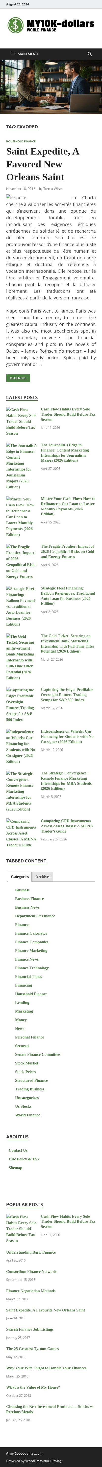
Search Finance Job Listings (29, 1329)
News (19, 1028)
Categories (20, 877)
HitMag (55, 1461)
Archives (42, 877)
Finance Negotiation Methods (30, 1291)
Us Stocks (23, 1106)
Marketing (24, 1011)
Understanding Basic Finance (31, 1252)
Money (21, 1020)
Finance (21, 925)
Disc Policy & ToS (24, 1159)
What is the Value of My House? (33, 1387)
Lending (22, 1002)
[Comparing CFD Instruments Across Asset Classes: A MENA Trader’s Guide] (21, 821)
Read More (16, 377)
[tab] (19, 877)
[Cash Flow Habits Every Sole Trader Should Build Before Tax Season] (21, 410)
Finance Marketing (31, 950)
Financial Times (28, 976)
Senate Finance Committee (37, 1054)
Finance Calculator (31, 933)
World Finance (27, 1115)
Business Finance (29, 899)
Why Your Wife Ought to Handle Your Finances (46, 1368)
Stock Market (26, 1063)
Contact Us (18, 1150)
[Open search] (89, 54)
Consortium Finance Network (31, 1271)
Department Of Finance (35, 916)
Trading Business (29, 1089)
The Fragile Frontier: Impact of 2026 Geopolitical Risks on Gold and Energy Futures (67, 551)
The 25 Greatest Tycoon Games (32, 1349)
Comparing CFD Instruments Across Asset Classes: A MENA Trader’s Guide (67, 826)
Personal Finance (29, 1037)
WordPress (34, 1461)
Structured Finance (31, 1080)
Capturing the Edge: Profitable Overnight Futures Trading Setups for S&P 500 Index (67, 694)
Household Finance (21, 141)
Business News (27, 907)
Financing (23, 985)
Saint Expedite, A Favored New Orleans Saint (42, 164)
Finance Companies (31, 942)
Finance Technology (32, 968)
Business (22, 890)
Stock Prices (25, 1072)
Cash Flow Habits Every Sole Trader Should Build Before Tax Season (68, 414)
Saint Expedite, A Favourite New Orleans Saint (45, 1310)
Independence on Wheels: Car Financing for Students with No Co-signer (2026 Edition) (67, 736)
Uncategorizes (27, 1098)
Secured (22, 1046)
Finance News (27, 959)
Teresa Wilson (53, 189)
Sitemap (15, 1168)
